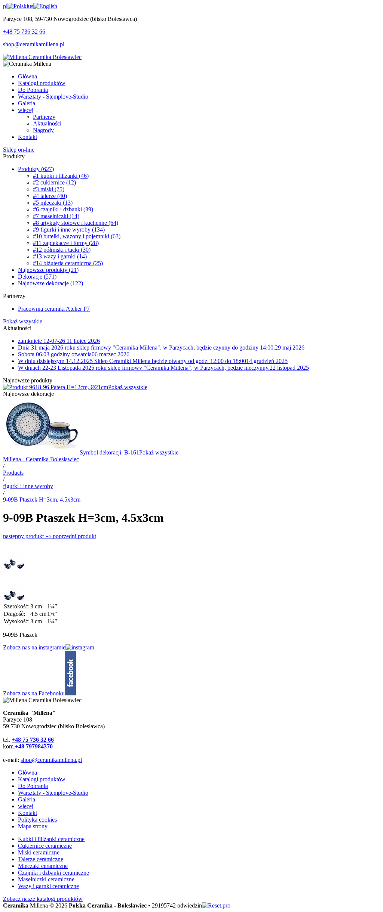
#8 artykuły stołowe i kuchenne (75, 223)
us (30, 6)
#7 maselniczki (56, 216)
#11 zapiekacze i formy (66, 243)
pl (5, 6)
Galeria (26, 799)
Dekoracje (37, 276)
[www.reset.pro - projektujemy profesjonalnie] (216, 905)
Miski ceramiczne (38, 852)
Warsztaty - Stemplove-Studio (53, 793)
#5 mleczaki (53, 202)
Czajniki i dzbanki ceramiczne (53, 872)
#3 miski (48, 189)
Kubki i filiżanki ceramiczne (51, 839)
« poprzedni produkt (72, 536)
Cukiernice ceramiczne (45, 846)
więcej (25, 806)
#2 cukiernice (54, 182)
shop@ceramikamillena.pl (33, 44)
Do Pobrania (33, 786)
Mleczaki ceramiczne (43, 866)
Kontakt (27, 813)
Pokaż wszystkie (22, 321)
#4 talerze (50, 196)
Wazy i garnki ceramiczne (48, 886)
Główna (27, 772)
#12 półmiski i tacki (62, 249)
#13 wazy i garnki (60, 256)
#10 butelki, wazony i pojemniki (76, 236)
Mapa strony (33, 826)
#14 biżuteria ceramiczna (68, 263)
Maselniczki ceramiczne (46, 879)
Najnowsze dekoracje (50, 283)
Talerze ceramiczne (40, 859)
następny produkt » (25, 536)
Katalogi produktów (41, 779)
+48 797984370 (34, 746)
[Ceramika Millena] (42, 57)
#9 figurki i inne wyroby (69, 229)
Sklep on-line (18, 149)
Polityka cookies (37, 819)
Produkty (36, 169)
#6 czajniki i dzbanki (63, 209)
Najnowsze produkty (48, 270)
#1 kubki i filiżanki (61, 176)
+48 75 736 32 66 (24, 31)
